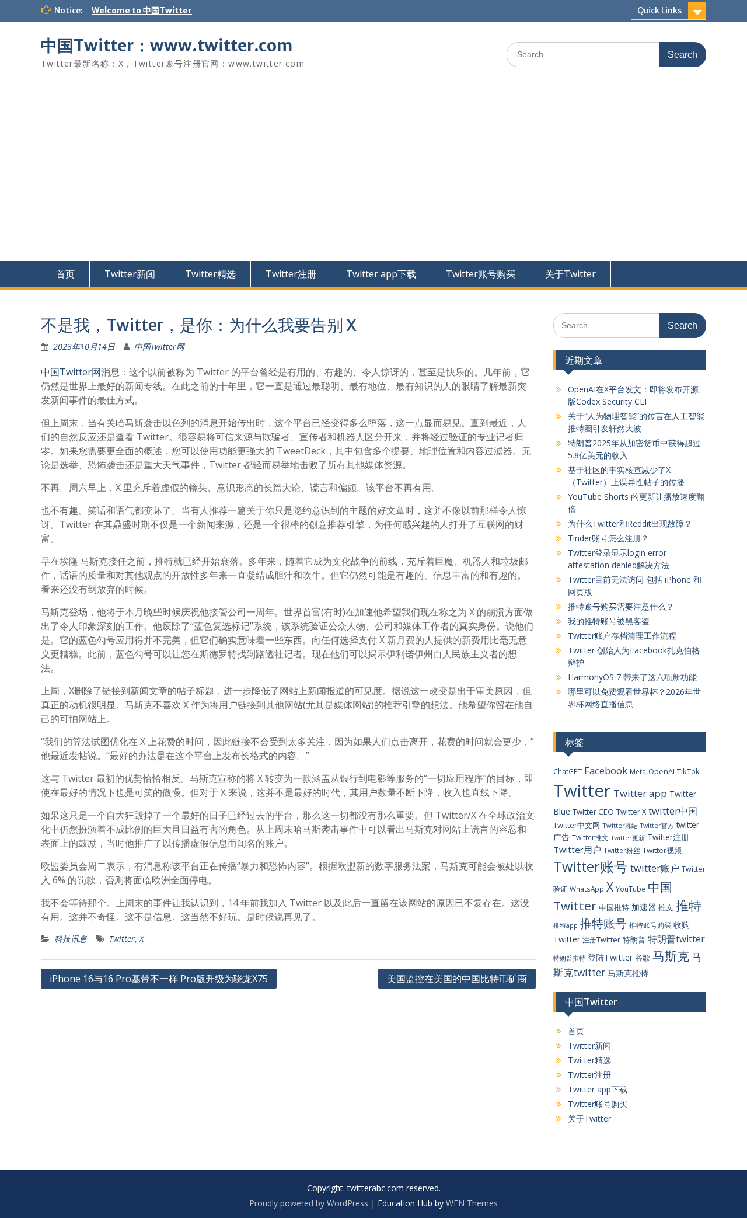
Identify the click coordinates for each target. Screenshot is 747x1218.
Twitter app (640, 793)
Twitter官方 (657, 826)
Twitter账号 (590, 866)
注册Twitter (601, 940)
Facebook (605, 770)
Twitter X (631, 811)
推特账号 (603, 923)
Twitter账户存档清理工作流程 (622, 635)
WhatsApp (587, 888)
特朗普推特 (569, 957)
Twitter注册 (291, 273)
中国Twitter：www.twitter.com (166, 45)
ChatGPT (567, 771)
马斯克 (670, 955)
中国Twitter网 (159, 346)
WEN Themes (472, 1203)
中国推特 (614, 907)
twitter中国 (672, 810)
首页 (65, 273)
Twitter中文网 (576, 825)
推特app (565, 925)
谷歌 (642, 957)
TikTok (688, 771)
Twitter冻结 (620, 825)
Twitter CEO (593, 811)
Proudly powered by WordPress (308, 1203)
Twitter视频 (662, 850)
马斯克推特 (628, 973)
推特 (688, 905)
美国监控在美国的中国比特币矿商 (457, 978)
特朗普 (634, 939)
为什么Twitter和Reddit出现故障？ (630, 523)
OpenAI (661, 771)
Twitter (122, 938)
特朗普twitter (676, 938)
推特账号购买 (650, 925)
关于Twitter (570, 273)
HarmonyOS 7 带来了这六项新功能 (632, 677)
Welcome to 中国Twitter (142, 10)
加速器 (643, 907)
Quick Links (659, 10)
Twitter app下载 (381, 273)
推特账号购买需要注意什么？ (621, 606)
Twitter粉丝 (621, 850)
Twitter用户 (577, 849)
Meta (638, 771)
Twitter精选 (210, 273)
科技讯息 (70, 938)
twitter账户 (654, 868)
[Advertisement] (373, 173)
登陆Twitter (610, 957)
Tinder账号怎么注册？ (608, 538)
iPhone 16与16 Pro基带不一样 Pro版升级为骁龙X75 (159, 978)
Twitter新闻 (129, 273)
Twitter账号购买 (480, 273)
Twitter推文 (590, 837)
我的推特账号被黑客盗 (609, 621)
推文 (665, 907)
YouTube (630, 888)
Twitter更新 (628, 838)
